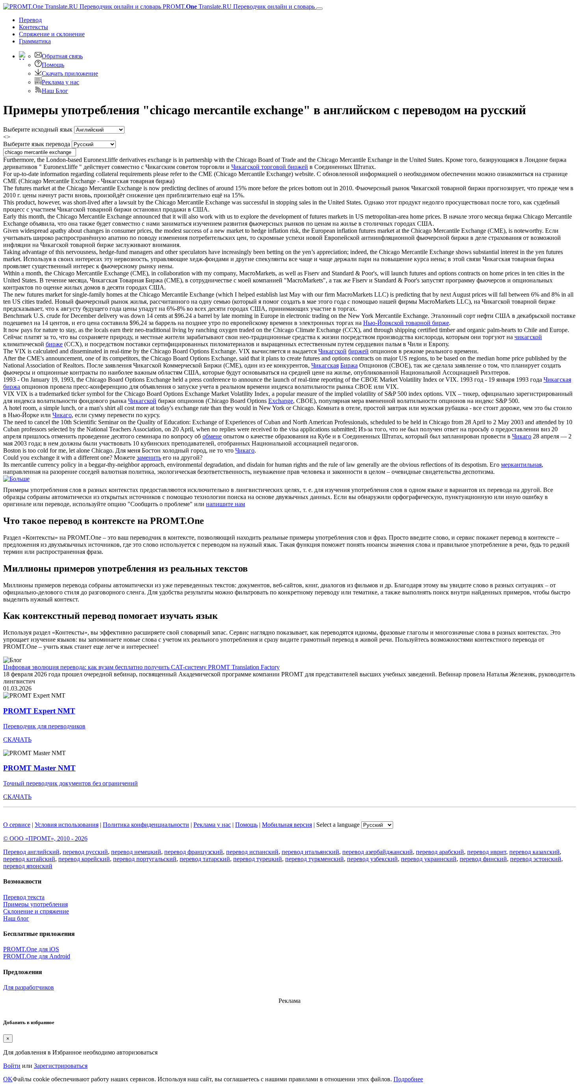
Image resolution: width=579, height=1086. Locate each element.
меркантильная (521, 464)
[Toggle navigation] (319, 8)
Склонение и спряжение (36, 911)
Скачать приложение (70, 73)
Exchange (280, 400)
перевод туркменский (314, 859)
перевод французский (193, 851)
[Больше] (16, 478)
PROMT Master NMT (39, 768)
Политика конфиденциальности (146, 824)
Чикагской (332, 351)
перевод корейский (84, 859)
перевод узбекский (372, 859)
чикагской (528, 337)
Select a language (338, 824)
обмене (212, 436)
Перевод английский (31, 851)
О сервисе (16, 824)
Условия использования (66, 824)
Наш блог (16, 918)
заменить (149, 457)
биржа (11, 386)
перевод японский (27, 866)
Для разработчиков (28, 987)
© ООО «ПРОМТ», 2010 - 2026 (45, 838)
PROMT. (238, 6)
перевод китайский (29, 859)
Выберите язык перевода (36, 144)
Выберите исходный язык (37, 129)
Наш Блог (55, 90)
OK (8, 1079)
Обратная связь (62, 56)
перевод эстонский (535, 859)
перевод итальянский (310, 851)
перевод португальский (144, 859)
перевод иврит (486, 851)
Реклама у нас (60, 82)
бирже (54, 344)
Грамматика (35, 41)
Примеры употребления (35, 904)
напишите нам (225, 504)
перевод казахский (534, 851)
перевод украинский (429, 859)
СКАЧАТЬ (17, 739)
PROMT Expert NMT (39, 711)
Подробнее (408, 1079)
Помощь (53, 64)
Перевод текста (24, 897)
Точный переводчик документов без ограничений (70, 783)
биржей (358, 351)
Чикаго (62, 415)
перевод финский (483, 859)
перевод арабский (440, 851)
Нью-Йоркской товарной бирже (406, 322)
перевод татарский (205, 859)
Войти (11, 1065)
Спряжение (52, 34)
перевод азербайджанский (377, 851)
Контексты (33, 27)
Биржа (349, 365)
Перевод (30, 20)
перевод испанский (252, 851)
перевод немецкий (136, 851)
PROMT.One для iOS (31, 949)
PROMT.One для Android (36, 956)
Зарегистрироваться (60, 1065)
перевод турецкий (257, 859)
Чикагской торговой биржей (269, 166)
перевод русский (85, 851)
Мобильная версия (287, 824)
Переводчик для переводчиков (44, 726)
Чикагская (325, 365)
